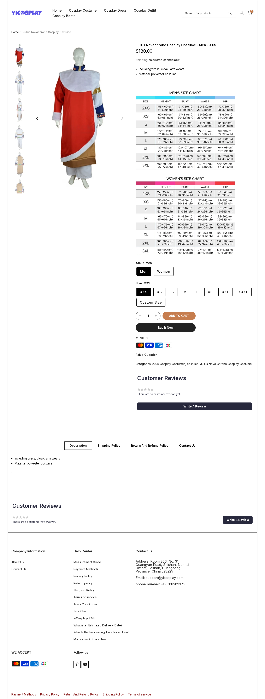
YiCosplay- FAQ (84, 618)
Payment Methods (85, 569)
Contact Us (187, 445)
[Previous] (37, 118)
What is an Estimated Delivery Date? (97, 625)
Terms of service (85, 597)
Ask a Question (147, 354)
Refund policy (83, 583)
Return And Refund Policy (149, 445)
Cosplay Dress (115, 10)
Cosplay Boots (63, 16)
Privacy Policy (83, 576)
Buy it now (165, 327)
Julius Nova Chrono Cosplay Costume (226, 364)
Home (57, 10)
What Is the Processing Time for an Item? (101, 632)
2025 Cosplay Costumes (168, 364)
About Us (17, 562)
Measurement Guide (87, 562)
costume (193, 364)
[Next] (122, 118)
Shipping (142, 60)
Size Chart (80, 611)
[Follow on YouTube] (85, 664)
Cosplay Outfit (145, 10)
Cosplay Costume (83, 10)
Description (78, 445)
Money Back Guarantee (89, 639)
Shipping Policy (109, 445)
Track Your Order (85, 604)
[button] (194, 406)
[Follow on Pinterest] (77, 664)
